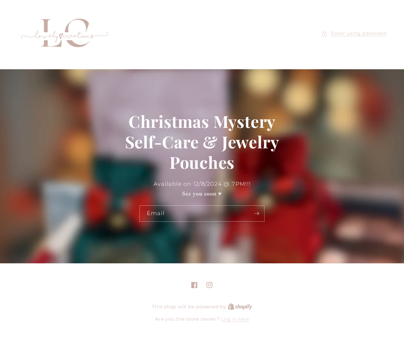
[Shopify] (240, 307)
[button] (354, 33)
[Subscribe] (256, 213)
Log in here (235, 319)
